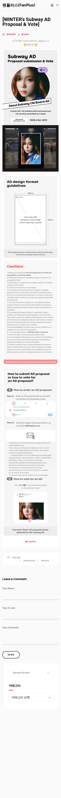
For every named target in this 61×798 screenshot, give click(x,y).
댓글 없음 (16, 557)
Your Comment (10, 627)
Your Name (8, 588)
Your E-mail (8, 608)
